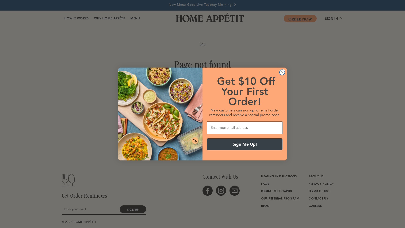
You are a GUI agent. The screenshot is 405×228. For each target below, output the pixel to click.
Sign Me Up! (245, 144)
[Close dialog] (282, 72)
